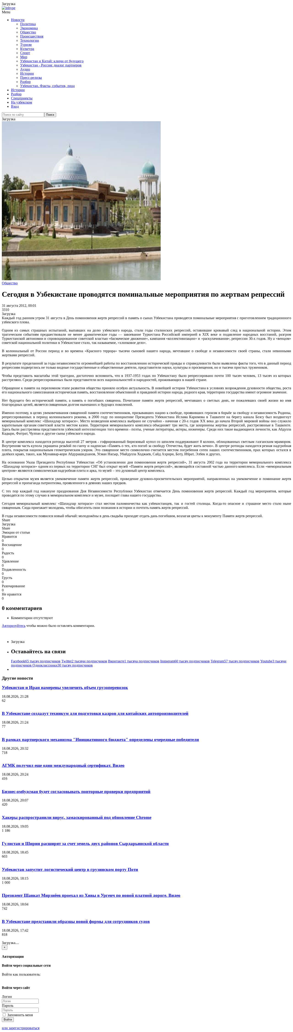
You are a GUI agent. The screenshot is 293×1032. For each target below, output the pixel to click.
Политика (28, 24)
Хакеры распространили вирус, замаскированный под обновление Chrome (76, 817)
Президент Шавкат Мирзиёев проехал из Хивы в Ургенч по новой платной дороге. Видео (91, 895)
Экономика (29, 28)
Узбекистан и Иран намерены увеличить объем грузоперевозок (65, 687)
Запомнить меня (19, 1015)
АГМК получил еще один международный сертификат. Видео (63, 765)
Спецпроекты (22, 98)
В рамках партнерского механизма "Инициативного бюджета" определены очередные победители (100, 739)
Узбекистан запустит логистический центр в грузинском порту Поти (70, 869)
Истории (27, 73)
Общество (28, 32)
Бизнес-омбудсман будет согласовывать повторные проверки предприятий (76, 791)
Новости (17, 20)
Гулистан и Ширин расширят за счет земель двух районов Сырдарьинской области (85, 843)
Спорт (25, 53)
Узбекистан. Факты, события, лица (47, 86)
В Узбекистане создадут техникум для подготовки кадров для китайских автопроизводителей (95, 713)
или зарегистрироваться (20, 1028)
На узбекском (21, 102)
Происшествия (31, 36)
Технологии (29, 40)
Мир (23, 57)
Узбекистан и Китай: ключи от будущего (52, 61)
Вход (15, 106)
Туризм (26, 45)
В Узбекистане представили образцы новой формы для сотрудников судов (76, 921)
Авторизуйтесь (13, 626)
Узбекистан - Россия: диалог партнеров (50, 65)
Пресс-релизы (31, 78)
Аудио (25, 69)
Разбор (25, 82)
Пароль (7, 1005)
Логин (7, 997)
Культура (27, 49)
